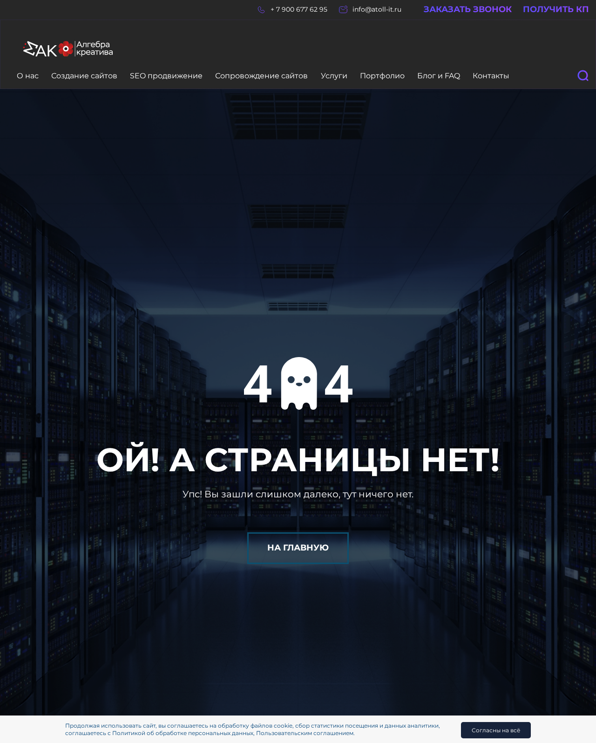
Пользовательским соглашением (304, 732)
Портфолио (382, 75)
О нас (28, 75)
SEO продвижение (166, 75)
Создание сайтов (84, 75)
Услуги (334, 75)
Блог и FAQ (438, 75)
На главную (298, 548)
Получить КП (556, 9)
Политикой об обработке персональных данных (182, 732)
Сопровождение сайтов (261, 75)
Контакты (491, 75)
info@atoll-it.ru (376, 10)
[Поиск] (583, 75)
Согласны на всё (496, 730)
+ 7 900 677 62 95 (299, 10)
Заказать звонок (468, 9)
